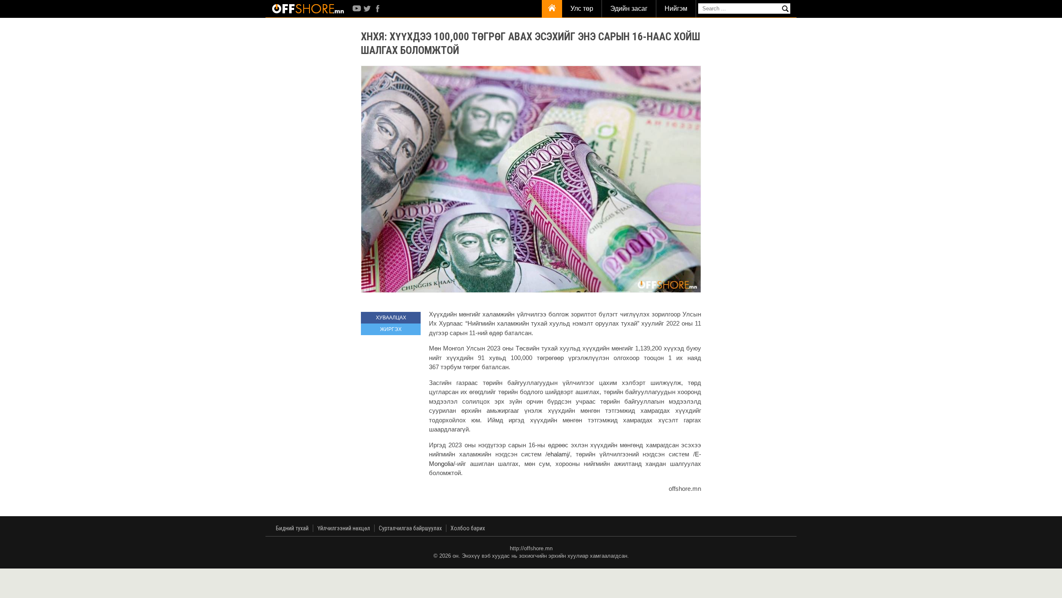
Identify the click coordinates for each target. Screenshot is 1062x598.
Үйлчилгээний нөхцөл (343, 528)
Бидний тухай (292, 528)
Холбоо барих (468, 528)
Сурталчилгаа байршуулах (410, 528)
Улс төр (581, 8)
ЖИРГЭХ (391, 329)
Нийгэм (676, 8)
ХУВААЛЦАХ (391, 318)
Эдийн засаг (629, 8)
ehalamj (557, 454)
